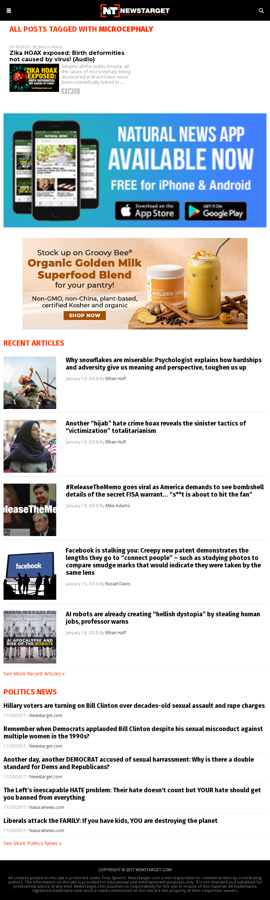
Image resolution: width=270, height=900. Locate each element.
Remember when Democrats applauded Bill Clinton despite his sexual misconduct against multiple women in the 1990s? (133, 732)
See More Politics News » (33, 843)
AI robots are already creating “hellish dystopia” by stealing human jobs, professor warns (163, 618)
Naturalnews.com (47, 807)
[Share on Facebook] (64, 91)
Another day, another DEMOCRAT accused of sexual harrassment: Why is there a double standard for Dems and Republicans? (129, 763)
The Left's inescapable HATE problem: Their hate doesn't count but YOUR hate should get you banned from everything (132, 793)
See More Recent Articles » (34, 673)
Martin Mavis (50, 46)
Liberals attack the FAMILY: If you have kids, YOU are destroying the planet (111, 821)
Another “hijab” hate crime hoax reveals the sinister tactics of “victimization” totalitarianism (156, 427)
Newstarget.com (46, 715)
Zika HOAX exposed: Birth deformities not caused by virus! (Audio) (66, 56)
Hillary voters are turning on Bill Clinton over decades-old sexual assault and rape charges (134, 706)
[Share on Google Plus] (77, 91)
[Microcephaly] (135, 17)
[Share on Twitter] (70, 91)
